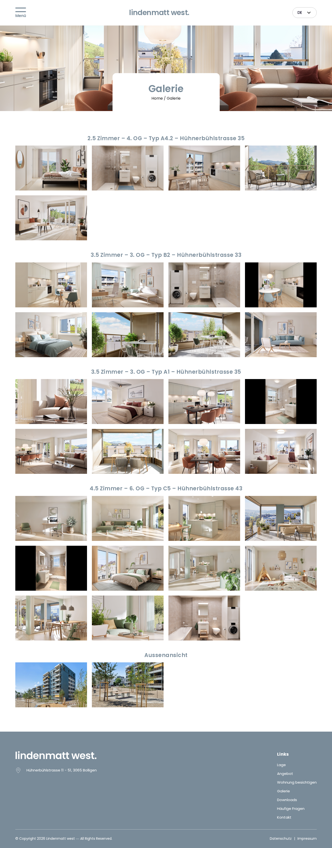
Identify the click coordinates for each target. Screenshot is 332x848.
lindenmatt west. (159, 12)
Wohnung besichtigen (297, 782)
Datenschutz (281, 839)
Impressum (307, 839)
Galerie (283, 791)
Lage (281, 764)
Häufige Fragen (291, 808)
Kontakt (284, 817)
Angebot (285, 773)
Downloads (287, 799)
